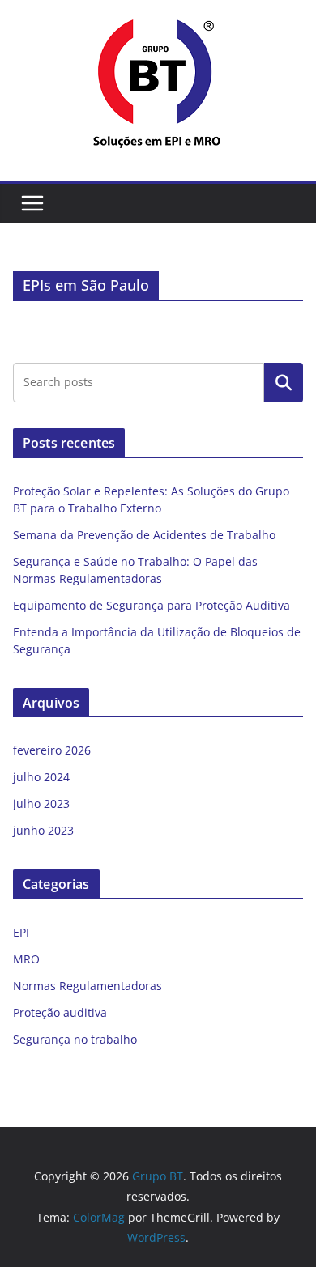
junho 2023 (43, 830)
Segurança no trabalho (75, 1039)
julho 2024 (41, 776)
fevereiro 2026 (52, 750)
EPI (21, 932)
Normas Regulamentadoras (87, 985)
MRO (26, 959)
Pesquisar (283, 382)
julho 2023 (41, 803)
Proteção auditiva (60, 1012)
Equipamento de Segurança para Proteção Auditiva (151, 605)
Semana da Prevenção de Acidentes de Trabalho (144, 534)
